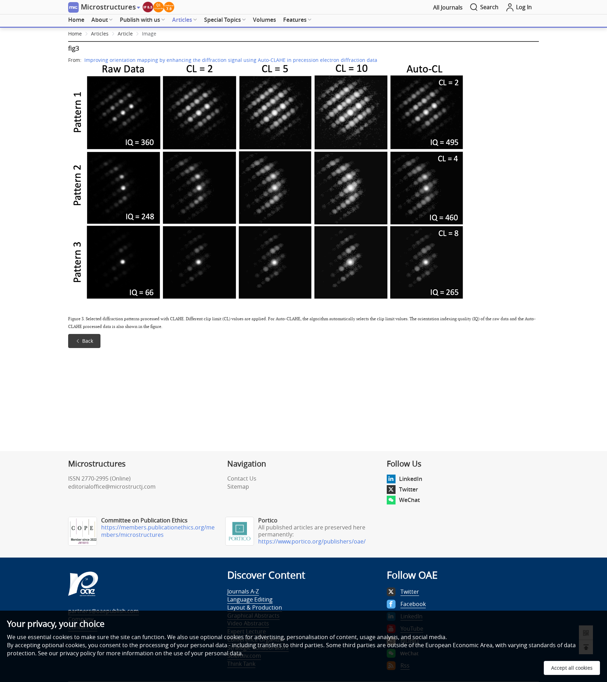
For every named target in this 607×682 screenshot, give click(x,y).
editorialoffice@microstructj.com (112, 486)
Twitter (408, 489)
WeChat (409, 500)
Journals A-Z (243, 591)
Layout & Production (254, 607)
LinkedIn (410, 479)
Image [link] (149, 33)
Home (76, 20)
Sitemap (238, 486)
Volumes (264, 20)
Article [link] (125, 33)
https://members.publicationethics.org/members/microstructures (158, 531)
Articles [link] (100, 33)
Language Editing (250, 599)
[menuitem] (76, 20)
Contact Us (241, 478)
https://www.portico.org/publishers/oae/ (312, 541)
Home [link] (75, 33)
